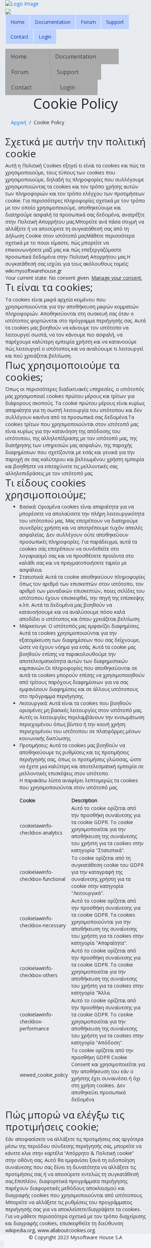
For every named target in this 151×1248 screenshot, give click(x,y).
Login (45, 36)
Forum (88, 22)
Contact (19, 36)
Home (18, 22)
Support (115, 22)
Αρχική (18, 122)
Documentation (53, 22)
